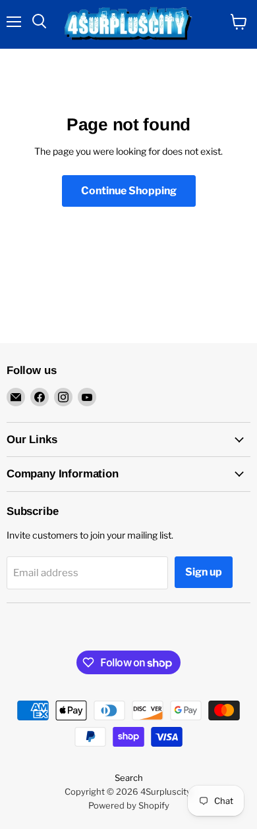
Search (129, 777)
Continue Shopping (129, 190)
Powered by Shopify (128, 805)
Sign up (203, 572)
